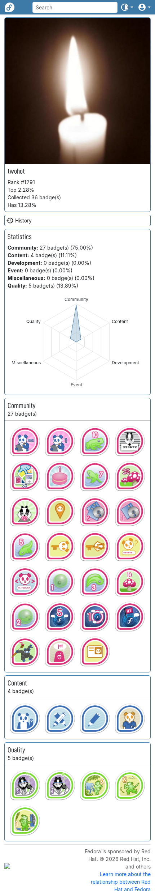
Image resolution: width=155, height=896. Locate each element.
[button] (126, 7)
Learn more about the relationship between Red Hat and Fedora (121, 881)
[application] (76, 342)
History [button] (23, 220)
